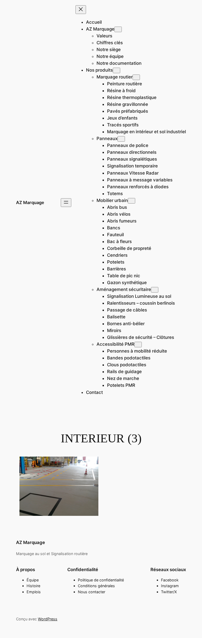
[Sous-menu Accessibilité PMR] (138, 344)
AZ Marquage (30, 202)
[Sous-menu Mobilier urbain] (131, 201)
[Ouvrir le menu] (66, 202)
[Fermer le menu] (80, 9)
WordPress (47, 619)
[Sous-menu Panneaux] (121, 139)
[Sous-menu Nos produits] (116, 70)
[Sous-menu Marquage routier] (136, 77)
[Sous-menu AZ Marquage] (118, 29)
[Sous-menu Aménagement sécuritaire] (154, 290)
